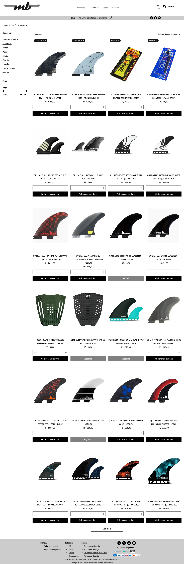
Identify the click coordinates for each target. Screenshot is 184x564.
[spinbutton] (50, 107)
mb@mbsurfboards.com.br (111, 560)
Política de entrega (91, 549)
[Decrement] (34, 107)
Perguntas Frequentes (52, 549)
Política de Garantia (91, 556)
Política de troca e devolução (95, 552)
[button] (159, 7)
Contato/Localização (92, 546)
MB (70, 546)
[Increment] (65, 107)
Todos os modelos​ (51, 546)
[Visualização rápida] (50, 144)
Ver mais (107, 528)
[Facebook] (155, 17)
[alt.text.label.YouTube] (159, 17)
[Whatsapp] (124, 543)
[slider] (3, 91)
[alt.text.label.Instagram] (151, 17)
